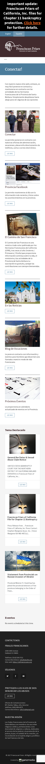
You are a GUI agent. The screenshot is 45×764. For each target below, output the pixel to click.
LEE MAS (10, 696)
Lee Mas (10, 154)
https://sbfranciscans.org (22, 662)
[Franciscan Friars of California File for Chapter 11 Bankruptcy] (22, 504)
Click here (32, 22)
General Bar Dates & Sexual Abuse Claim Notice (21, 458)
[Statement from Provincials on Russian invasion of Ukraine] (22, 561)
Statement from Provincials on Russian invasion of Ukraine (23, 575)
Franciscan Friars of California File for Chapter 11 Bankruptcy (22, 518)
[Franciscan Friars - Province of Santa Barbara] (22, 51)
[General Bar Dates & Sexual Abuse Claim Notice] (22, 444)
